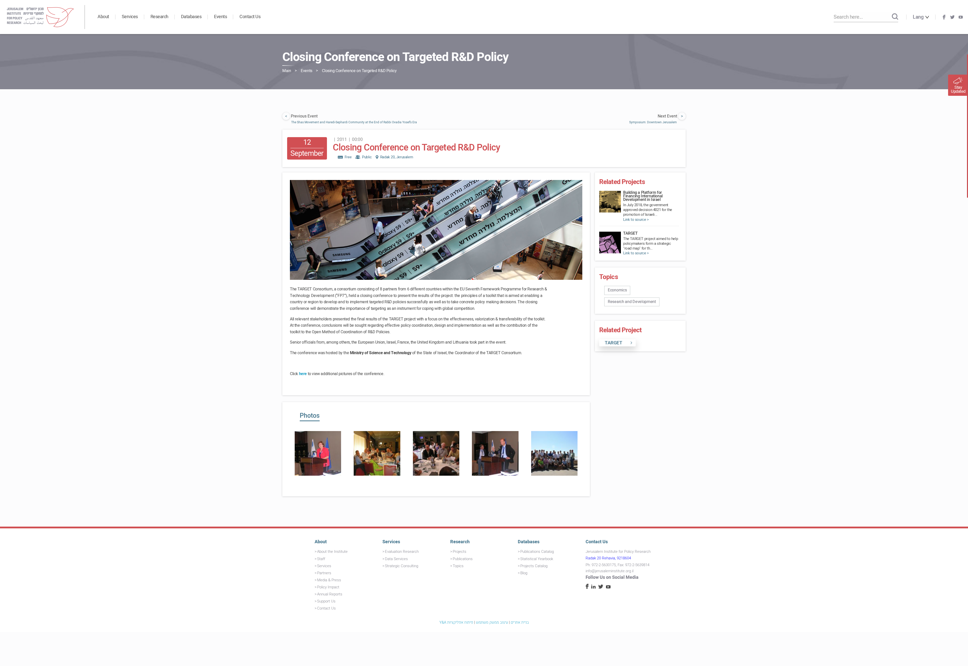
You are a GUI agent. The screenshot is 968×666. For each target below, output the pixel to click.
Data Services (396, 559)
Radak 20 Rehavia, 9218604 (608, 558)
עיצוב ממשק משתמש (492, 622)
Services (130, 16)
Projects (459, 551)
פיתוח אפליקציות (460, 622)
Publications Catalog (537, 551)
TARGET (630, 233)
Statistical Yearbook (536, 559)
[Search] (895, 16)
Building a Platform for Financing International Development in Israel (643, 196)
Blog (523, 573)
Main (286, 71)
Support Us (326, 601)
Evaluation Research (402, 551)
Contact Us (249, 16)
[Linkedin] (593, 587)
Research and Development (632, 302)
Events (220, 16)
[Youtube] (960, 17)
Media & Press (329, 580)
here (303, 374)
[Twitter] (952, 17)
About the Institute (332, 551)
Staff (321, 559)
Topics (458, 566)
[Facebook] (944, 17)
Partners (324, 573)
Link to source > (636, 219)
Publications (463, 559)
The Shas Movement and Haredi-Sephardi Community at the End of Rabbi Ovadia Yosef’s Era (354, 122)
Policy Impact (328, 587)
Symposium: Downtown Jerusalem (653, 122)
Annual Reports (329, 594)
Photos (310, 415)
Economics (617, 290)
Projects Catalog (534, 566)
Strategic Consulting (401, 566)
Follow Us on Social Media (612, 577)
